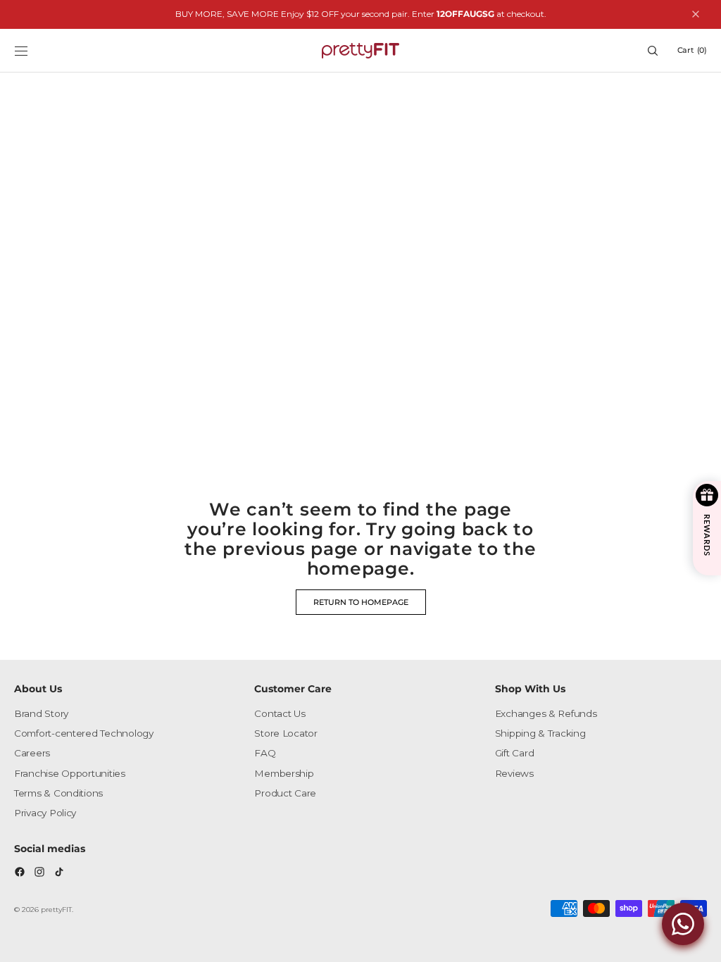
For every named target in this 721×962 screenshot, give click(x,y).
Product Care (285, 793)
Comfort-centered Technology (83, 733)
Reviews (514, 773)
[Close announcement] (695, 14)
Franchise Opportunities (69, 773)
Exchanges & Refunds (546, 713)
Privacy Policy (45, 812)
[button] (21, 50)
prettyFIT (56, 909)
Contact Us (279, 713)
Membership (283, 773)
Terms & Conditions (58, 793)
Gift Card (514, 752)
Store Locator (286, 733)
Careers (32, 752)
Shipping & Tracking (540, 733)
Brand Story (41, 713)
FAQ (264, 752)
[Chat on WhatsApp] (683, 924)
